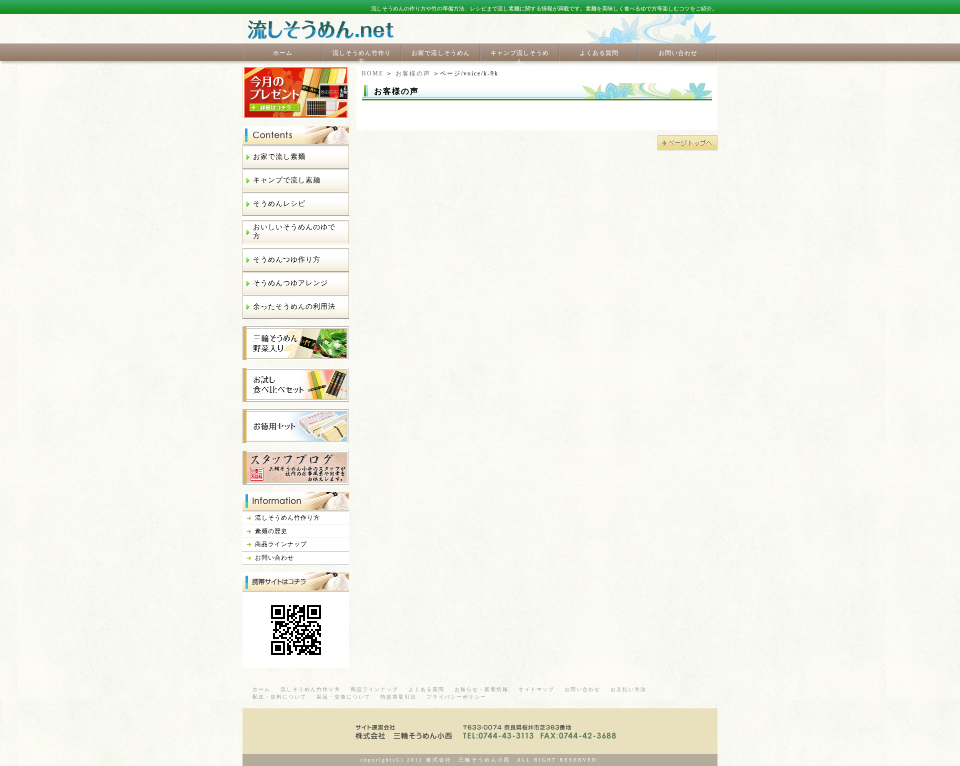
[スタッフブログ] (295, 480)
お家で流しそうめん (441, 52)
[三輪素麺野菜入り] (295, 356)
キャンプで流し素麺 (286, 180)
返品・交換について (343, 697)
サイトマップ (536, 689)
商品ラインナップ (281, 544)
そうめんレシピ (279, 203)
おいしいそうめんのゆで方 (294, 231)
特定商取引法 (398, 697)
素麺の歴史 (271, 531)
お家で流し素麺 (279, 156)
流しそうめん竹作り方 (361, 57)
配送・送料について (279, 697)
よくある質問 (599, 52)
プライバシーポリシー (456, 697)
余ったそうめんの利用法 (294, 306)
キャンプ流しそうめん (519, 57)
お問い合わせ (678, 52)
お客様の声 (413, 73)
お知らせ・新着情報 (481, 689)
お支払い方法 (628, 689)
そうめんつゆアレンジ (290, 283)
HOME (373, 73)
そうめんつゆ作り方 (286, 259)
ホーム (282, 52)
